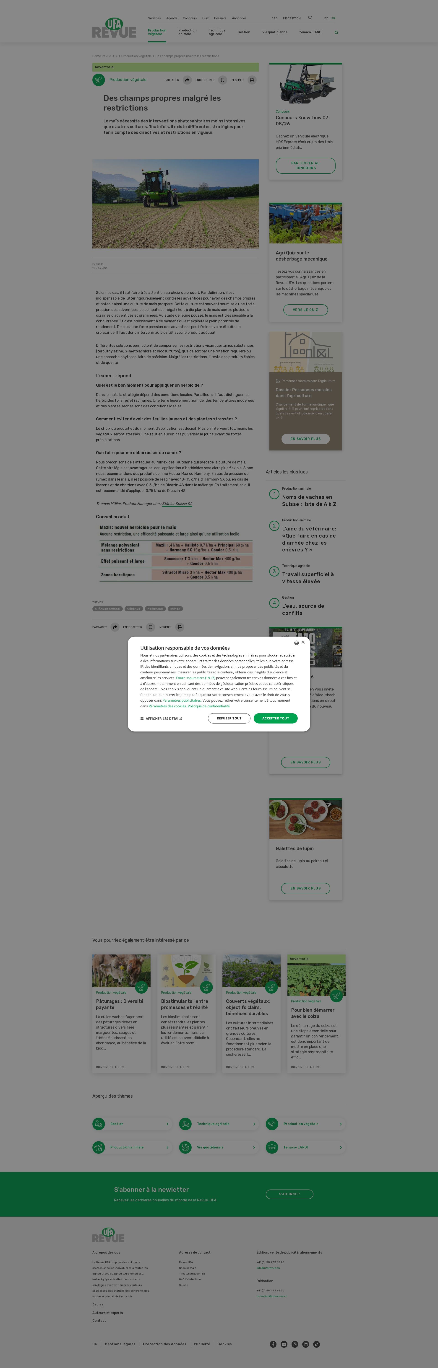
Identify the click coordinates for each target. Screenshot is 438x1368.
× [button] (303, 642)
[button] (161, 718)
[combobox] (296, 642)
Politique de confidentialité (209, 705)
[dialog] (219, 684)
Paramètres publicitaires (182, 700)
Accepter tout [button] (275, 718)
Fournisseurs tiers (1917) (195, 677)
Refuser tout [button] (229, 718)
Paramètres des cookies (167, 705)
